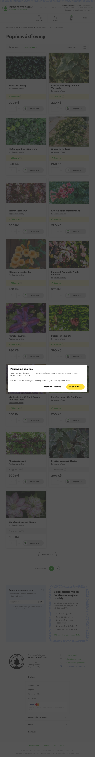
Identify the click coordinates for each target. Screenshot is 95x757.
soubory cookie (32, 373)
